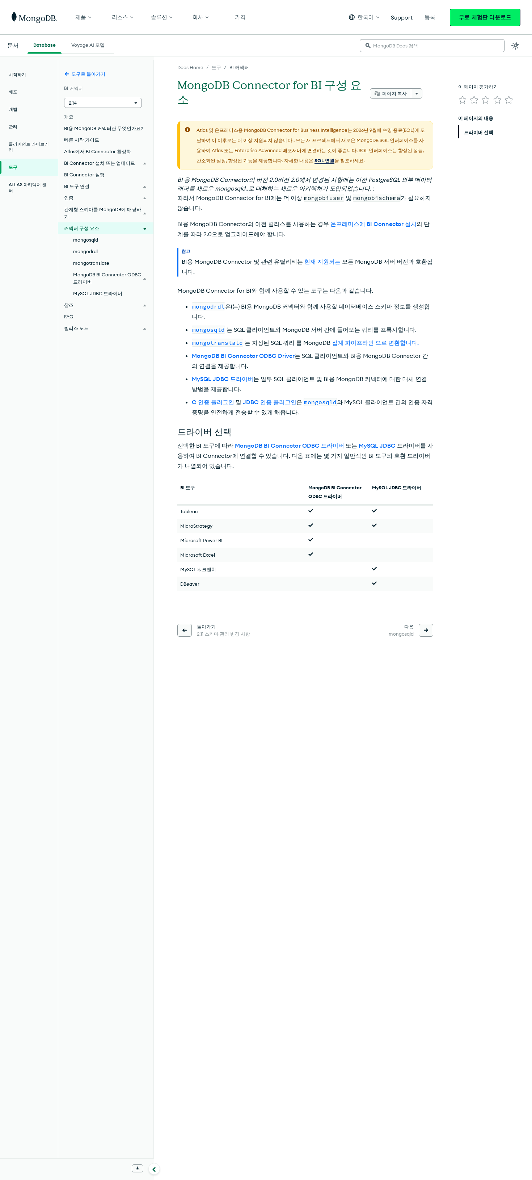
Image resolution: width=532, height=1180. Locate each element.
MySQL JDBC (377, 445)
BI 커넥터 (239, 67)
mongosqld (85, 240)
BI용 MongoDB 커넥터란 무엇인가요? (103, 128)
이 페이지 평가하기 (478, 86)
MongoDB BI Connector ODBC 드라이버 (289, 445)
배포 (13, 92)
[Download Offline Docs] (137, 1168)
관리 (13, 126)
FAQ (68, 316)
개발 (13, 109)
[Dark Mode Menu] (515, 46)
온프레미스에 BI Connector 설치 (373, 223)
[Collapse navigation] (154, 1169)
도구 (216, 67)
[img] (462, 100)
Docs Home (190, 67)
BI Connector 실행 (84, 174)
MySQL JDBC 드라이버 (222, 378)
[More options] (416, 93)
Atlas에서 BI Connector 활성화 (97, 151)
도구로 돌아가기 (88, 74)
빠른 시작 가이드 (81, 140)
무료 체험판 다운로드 (485, 17)
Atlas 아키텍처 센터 (27, 187)
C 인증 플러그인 (213, 402)
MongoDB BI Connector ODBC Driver (243, 355)
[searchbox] (432, 45)
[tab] (45, 44)
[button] (364, 17)
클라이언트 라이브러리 (29, 146)
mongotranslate (91, 263)
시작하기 (17, 74)
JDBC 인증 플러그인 (269, 402)
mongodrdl (85, 251)
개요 (68, 117)
